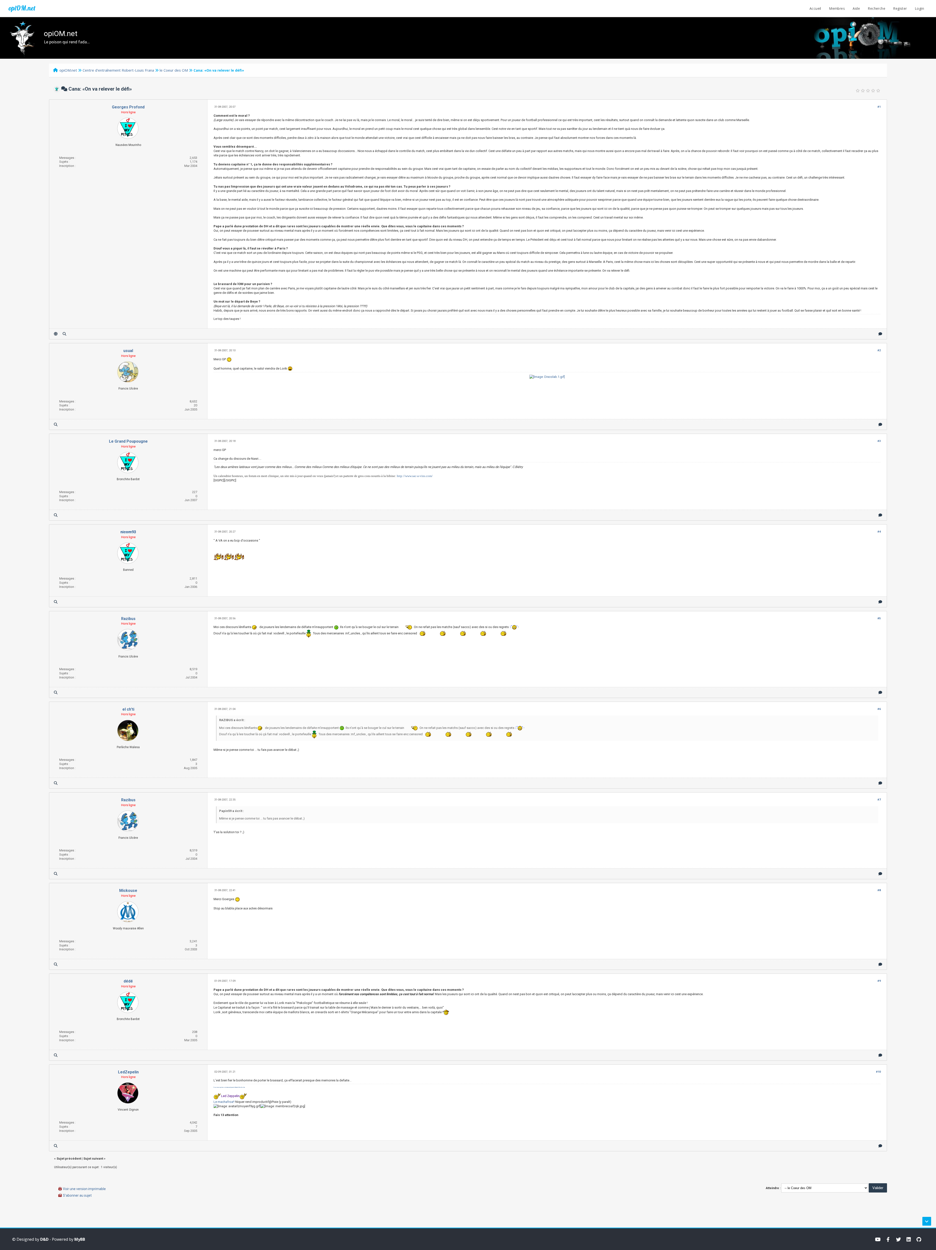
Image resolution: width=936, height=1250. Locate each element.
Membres (837, 8)
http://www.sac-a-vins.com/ (415, 476)
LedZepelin (128, 1072)
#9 (879, 981)
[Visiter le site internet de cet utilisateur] (55, 333)
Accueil (815, 8)
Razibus (128, 618)
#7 (879, 799)
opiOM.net (22, 8)
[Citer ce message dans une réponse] (880, 333)
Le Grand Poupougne (128, 441)
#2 (879, 350)
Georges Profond (128, 107)
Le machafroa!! (224, 1102)
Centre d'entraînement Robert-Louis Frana (118, 70)
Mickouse (128, 890)
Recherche (876, 8)
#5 (879, 618)
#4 (879, 531)
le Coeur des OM (174, 70)
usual (128, 350)
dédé (128, 981)
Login (919, 8)
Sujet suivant (93, 1158)
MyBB (79, 1239)
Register (900, 8)
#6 (879, 709)
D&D (44, 1239)
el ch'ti (128, 709)
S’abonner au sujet (77, 1195)
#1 (879, 106)
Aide (856, 8)
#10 (878, 1071)
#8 (879, 890)
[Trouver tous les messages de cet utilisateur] (64, 333)
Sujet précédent (69, 1158)
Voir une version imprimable (84, 1189)
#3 (879, 441)
